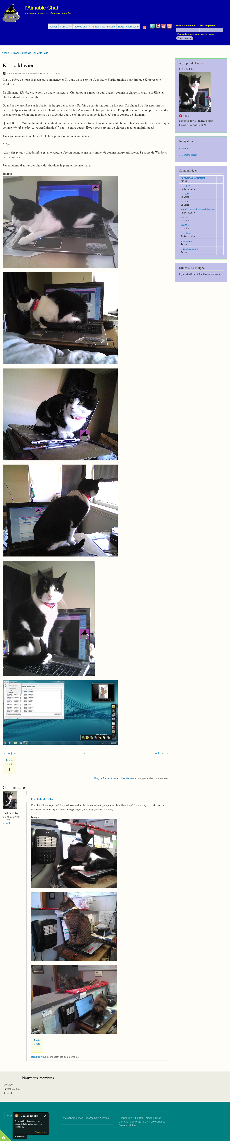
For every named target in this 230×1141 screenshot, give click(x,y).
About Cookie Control (16, 1116)
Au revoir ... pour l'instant (193, 177)
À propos (64, 26)
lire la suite (19, 1136)
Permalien (7, 823)
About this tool (41, 1132)
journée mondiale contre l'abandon (198, 209)
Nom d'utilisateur (186, 25)
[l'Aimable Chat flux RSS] (170, 28)
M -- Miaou (186, 225)
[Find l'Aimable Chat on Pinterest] (158, 28)
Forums (111, 26)
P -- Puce (185, 185)
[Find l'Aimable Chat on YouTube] (164, 28)
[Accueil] (11, 13)
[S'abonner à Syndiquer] (144, 27)
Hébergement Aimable (96, 1118)
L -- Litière (186, 233)
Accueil (53, 26)
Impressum (132, 26)
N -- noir (185, 217)
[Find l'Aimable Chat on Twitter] (152, 28)
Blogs (121, 26)
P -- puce (185, 193)
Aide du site (80, 26)
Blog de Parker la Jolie (35, 53)
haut (84, 753)
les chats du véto (42, 799)
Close (45, 1116)
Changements (97, 26)
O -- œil (184, 201)
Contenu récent (189, 154)
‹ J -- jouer (11, 753)
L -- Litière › (160, 753)
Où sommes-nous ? (190, 249)
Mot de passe (208, 25)
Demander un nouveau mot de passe (195, 34)
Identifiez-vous (128, 778)
